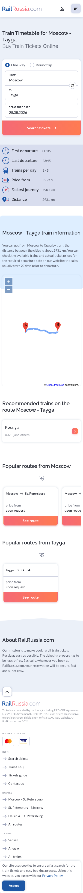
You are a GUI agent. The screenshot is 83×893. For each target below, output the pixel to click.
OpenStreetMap (55, 384)
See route (31, 520)
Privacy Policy (52, 876)
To (10, 89)
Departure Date (19, 107)
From (12, 74)
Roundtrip (44, 65)
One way (18, 65)
